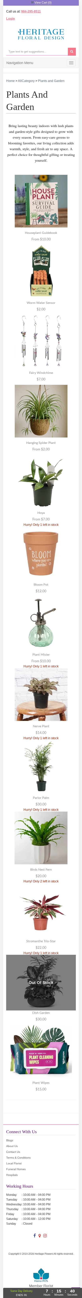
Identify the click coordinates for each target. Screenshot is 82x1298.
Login (10, 18)
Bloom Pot (41, 584)
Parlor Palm (41, 797)
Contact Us (13, 1151)
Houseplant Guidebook (41, 232)
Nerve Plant (41, 726)
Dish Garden (41, 1012)
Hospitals (12, 1174)
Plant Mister (41, 654)
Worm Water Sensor (41, 302)
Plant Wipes (41, 1082)
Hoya (41, 512)
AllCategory (26, 81)
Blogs (9, 1140)
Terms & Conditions (18, 1157)
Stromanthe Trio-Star (41, 941)
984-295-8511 (31, 11)
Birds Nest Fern (41, 869)
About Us (12, 1146)
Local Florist (13, 1163)
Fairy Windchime (41, 372)
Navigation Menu (19, 63)
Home (10, 81)
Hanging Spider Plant (41, 442)
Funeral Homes (16, 1169)
